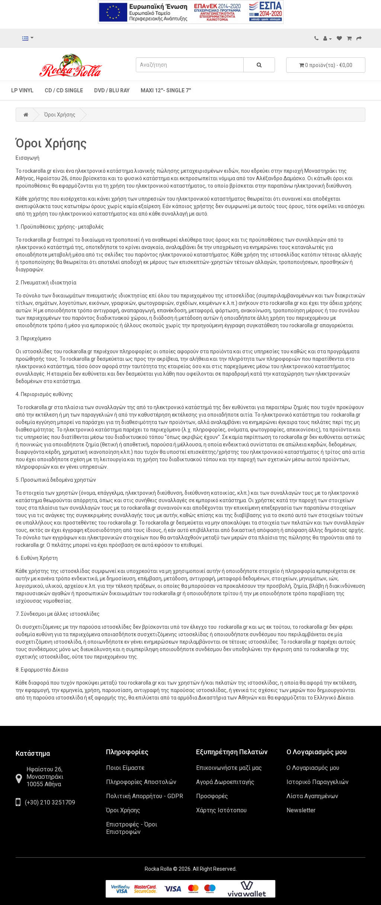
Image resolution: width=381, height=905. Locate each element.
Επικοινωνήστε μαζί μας (229, 767)
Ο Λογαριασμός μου (312, 767)
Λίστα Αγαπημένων (312, 796)
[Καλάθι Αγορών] (349, 38)
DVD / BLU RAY (111, 90)
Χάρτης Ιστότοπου (221, 810)
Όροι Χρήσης (60, 115)
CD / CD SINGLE (64, 90)
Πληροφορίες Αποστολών (141, 781)
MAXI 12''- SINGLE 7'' (166, 90)
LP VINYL (22, 90)
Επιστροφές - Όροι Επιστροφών (131, 828)
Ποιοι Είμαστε (125, 767)
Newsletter (301, 810)
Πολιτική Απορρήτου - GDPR (144, 796)
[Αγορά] (359, 38)
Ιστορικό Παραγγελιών (317, 781)
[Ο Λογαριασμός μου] (327, 38)
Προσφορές (212, 796)
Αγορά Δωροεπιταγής (225, 781)
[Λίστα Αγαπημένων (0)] (339, 38)
